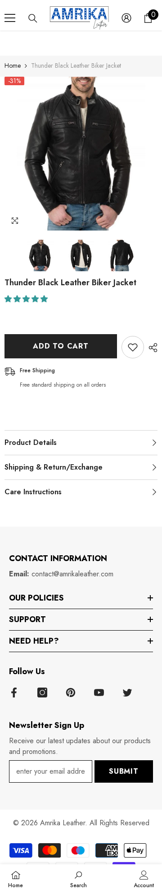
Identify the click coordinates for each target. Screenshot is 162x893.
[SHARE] (151, 347)
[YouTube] (99, 692)
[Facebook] (14, 692)
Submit (124, 771)
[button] (27, 299)
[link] (78, 878)
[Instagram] (42, 692)
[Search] (32, 18)
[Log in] (126, 18)
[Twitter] (127, 692)
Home (12, 65)
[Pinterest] (70, 692)
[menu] (9, 18)
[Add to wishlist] (133, 347)
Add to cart (61, 346)
